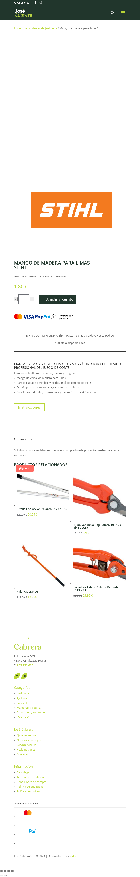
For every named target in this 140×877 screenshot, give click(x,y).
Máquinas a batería (29, 707)
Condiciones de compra (31, 782)
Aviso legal (23, 772)
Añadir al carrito (59, 299)
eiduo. (74, 856)
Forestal (22, 703)
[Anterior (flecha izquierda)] (1, 875)
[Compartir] (8, 871)
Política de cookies (28, 791)
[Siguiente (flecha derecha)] (5, 875)
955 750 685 (23, 2)
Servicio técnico (26, 745)
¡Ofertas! (23, 717)
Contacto (22, 754)
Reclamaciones (26, 749)
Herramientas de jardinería (40, 28)
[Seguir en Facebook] (17, 676)
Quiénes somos (26, 735)
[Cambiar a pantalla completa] (5, 871)
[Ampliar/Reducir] (1, 871)
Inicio (17, 28)
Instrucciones (29, 407)
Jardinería (23, 693)
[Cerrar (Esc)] (12, 871)
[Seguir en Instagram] (24, 676)
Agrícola (22, 698)
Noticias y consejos (29, 740)
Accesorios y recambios (31, 712)
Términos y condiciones (31, 777)
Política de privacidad (30, 786)
